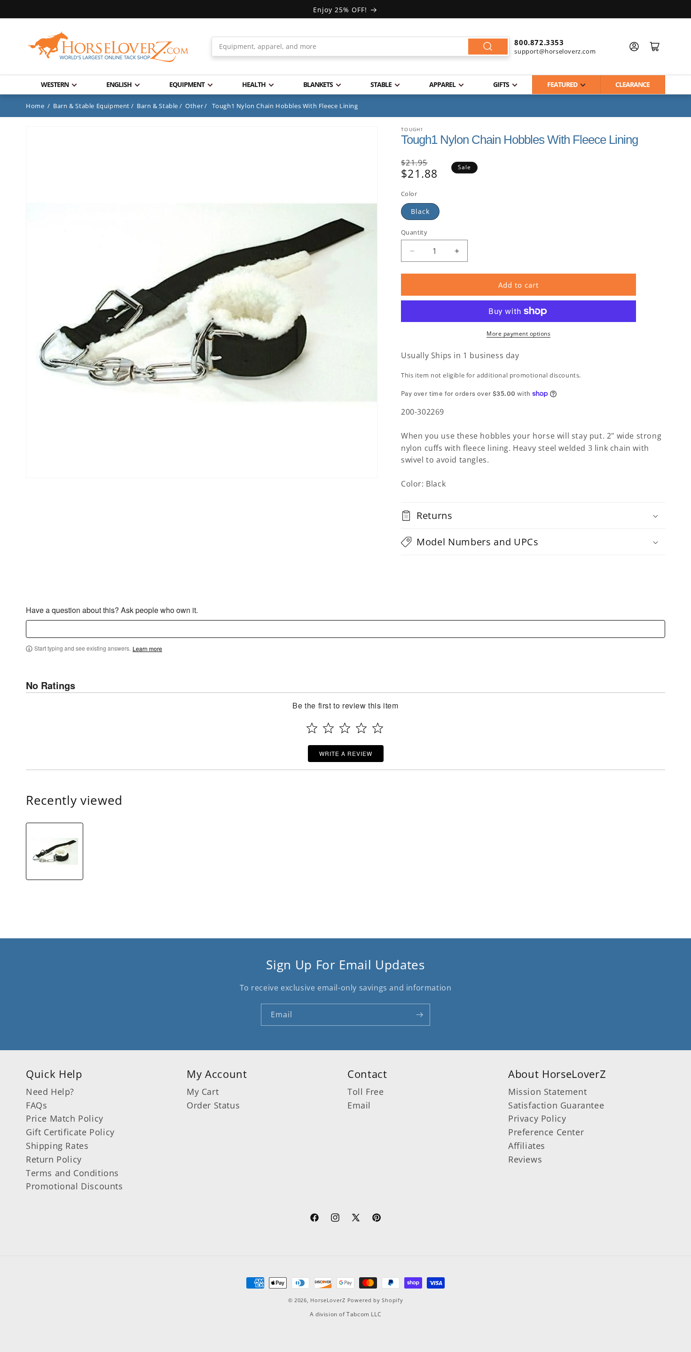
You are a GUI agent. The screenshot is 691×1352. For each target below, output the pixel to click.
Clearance (632, 84)
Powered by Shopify (375, 1300)
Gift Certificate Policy (70, 1132)
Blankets (318, 84)
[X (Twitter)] (356, 1219)
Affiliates (526, 1145)
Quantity (414, 232)
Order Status (213, 1105)
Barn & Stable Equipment (91, 106)
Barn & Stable (157, 106)
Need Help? (50, 1091)
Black (420, 211)
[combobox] (361, 46)
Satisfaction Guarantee (556, 1105)
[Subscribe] (419, 1015)
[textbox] (345, 629)
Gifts (501, 84)
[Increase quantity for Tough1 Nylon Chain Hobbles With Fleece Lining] (456, 251)
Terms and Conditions (72, 1173)
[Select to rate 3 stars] (345, 728)
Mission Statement (547, 1091)
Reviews (525, 1159)
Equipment (186, 84)
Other (194, 106)
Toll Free (365, 1091)
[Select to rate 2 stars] (328, 728)
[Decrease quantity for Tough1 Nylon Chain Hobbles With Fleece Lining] (412, 251)
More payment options (518, 334)
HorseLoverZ (328, 1300)
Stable (381, 84)
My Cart (203, 1091)
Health (254, 84)
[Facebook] (314, 1219)
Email (359, 1105)
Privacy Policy (537, 1118)
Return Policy (54, 1159)
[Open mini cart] (654, 46)
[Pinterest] (376, 1219)
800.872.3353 (539, 42)
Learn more (147, 648)
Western (55, 84)
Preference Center (546, 1132)
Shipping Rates (57, 1145)
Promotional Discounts (74, 1186)
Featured (562, 84)
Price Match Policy (64, 1118)
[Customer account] (634, 46)
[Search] (488, 47)
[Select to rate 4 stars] (361, 728)
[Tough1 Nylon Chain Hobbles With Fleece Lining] (54, 851)
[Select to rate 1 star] (312, 728)
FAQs (36, 1105)
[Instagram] (335, 1219)
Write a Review (345, 753)
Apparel (442, 84)
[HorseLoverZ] (108, 46)
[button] (533, 515)
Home (35, 106)
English (119, 84)
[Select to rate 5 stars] (377, 728)
